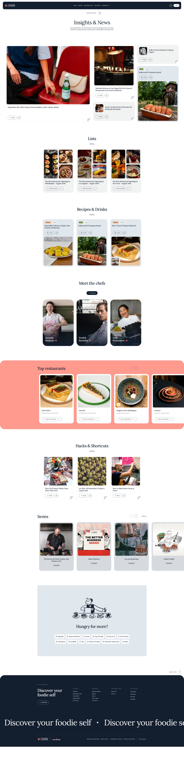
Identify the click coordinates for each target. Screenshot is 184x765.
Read (13, 117)
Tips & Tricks (95, 698)
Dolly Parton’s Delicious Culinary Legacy (161, 51)
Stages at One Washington (126, 411)
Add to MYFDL (53, 188)
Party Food (111, 636)
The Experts (97, 5)
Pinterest (132, 699)
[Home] (10, 5)
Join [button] (176, 5)
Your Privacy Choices (116, 739)
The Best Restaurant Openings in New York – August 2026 (125, 182)
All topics (94, 700)
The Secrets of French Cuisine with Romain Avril (56, 560)
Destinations (76, 698)
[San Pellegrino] (56, 740)
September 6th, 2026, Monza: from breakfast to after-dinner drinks (33, 107)
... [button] (62, 188)
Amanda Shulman (49, 339)
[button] (170, 5)
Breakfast (73, 641)
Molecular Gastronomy (112, 641)
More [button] (60, 419)
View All (93, 293)
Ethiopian (60, 636)
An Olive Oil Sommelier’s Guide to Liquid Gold (92, 490)
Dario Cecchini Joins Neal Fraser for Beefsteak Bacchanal (118, 108)
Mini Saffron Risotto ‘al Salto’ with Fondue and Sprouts (57, 227)
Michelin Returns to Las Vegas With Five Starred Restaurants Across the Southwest (113, 89)
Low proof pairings (131, 559)
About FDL (114, 691)
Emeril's (82, 411)
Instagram (133, 691)
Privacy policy (105, 739)
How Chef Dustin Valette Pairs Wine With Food (56, 490)
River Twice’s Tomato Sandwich (124, 226)
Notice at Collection (129, 739)
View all (92, 143)
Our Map (80, 5)
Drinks (87, 636)
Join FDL (113, 693)
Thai (82, 641)
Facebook (133, 694)
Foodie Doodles (169, 559)
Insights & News (91, 13)
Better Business (93, 559)
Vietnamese (61, 641)
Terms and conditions (93, 739)
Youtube (132, 696)
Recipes (94, 693)
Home (75, 5)
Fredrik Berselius (83, 339)
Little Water (46, 411)
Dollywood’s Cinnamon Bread (150, 72)
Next (136, 368)
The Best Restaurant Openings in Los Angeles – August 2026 (91, 182)
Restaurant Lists (88, 5)
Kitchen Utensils (94, 641)
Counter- (157, 411)
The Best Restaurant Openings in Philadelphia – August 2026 (57, 182)
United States (143, 739)
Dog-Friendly (99, 636)
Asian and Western (74, 636)
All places (75, 700)
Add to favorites (51, 419)
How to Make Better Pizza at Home (123, 490)
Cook (145, 77)
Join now (44, 702)
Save (19, 118)
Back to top (173, 672)
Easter (126, 641)
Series (93, 696)
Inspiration (105, 5)
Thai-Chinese (124, 636)
